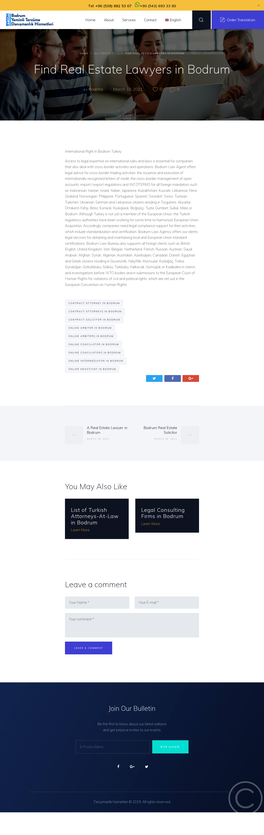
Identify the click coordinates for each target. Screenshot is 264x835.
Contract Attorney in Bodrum (94, 303)
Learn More (80, 530)
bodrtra (96, 89)
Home (84, 53)
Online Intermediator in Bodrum (95, 360)
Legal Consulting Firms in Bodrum (163, 513)
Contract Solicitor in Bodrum (94, 319)
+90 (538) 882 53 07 (113, 6)
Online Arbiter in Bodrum (90, 327)
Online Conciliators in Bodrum (94, 352)
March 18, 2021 (128, 89)
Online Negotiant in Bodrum (92, 369)
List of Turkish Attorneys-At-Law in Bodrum (95, 516)
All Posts (102, 53)
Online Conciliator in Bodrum (93, 344)
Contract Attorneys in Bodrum (95, 311)
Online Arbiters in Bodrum (91, 336)
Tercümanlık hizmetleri (110, 802)
